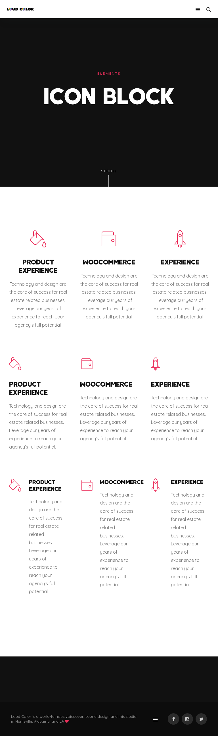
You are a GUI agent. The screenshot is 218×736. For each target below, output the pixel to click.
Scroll (109, 171)
